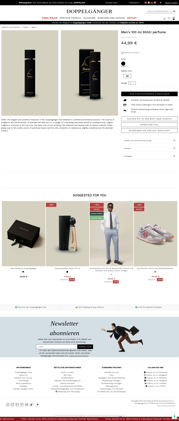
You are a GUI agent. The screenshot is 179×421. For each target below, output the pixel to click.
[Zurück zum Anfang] (37, 404)
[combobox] (159, 11)
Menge (124, 83)
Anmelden (85, 347)
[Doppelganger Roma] (89, 11)
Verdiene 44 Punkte (131, 53)
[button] (149, 148)
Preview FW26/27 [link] (70, 18)
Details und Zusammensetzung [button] (137, 140)
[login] (165, 18)
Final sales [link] (50, 18)
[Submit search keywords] (174, 11)
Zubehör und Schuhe (10, 27)
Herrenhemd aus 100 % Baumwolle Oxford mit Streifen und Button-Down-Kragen (111, 269)
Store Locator (171, 3)
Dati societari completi (166, 406)
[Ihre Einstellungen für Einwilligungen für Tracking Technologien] (174, 416)
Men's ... (35, 27)
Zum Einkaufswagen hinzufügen (149, 94)
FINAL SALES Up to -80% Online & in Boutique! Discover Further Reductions (42, 419)
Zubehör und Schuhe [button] (111, 18)
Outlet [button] (132, 18)
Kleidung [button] (89, 18)
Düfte (25, 27)
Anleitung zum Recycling (68, 391)
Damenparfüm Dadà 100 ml (67, 268)
